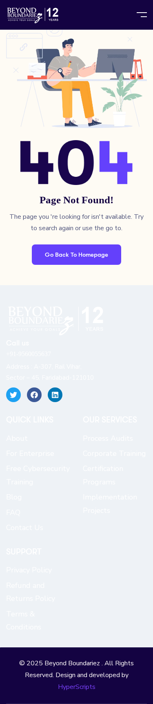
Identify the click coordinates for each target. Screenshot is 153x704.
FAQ (13, 512)
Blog (14, 497)
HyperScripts (76, 686)
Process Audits (108, 438)
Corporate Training (114, 453)
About (17, 438)
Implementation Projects (110, 503)
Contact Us (24, 527)
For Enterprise (30, 453)
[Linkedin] (55, 394)
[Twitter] (13, 394)
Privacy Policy (29, 570)
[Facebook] (34, 394)
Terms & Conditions (23, 620)
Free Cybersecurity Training (38, 475)
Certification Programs (103, 475)
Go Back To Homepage (76, 254)
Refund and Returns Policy (30, 592)
